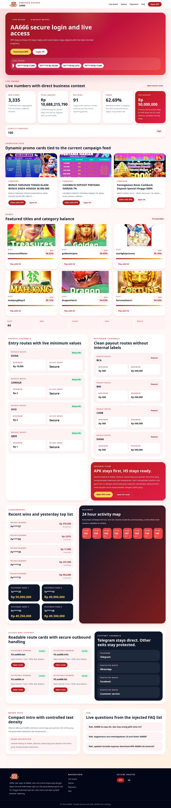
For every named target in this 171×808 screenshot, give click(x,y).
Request (154, 358)
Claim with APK (17, 202)
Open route (18, 665)
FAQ (143, 4)
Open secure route (155, 85)
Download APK (20, 51)
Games (124, 4)
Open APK (154, 4)
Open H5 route (123, 494)
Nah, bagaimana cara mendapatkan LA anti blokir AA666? (118, 736)
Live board (113, 4)
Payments (134, 4)
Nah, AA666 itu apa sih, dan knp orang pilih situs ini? (115, 726)
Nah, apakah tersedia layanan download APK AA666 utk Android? (121, 746)
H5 (129, 780)
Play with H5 (15, 264)
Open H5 (33, 202)
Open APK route (103, 494)
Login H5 (40, 51)
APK (120, 780)
